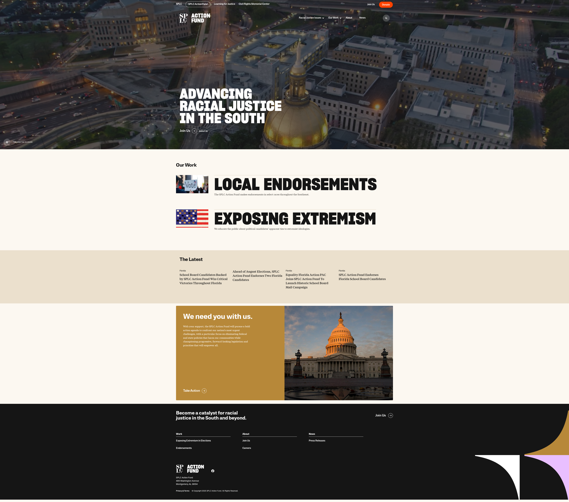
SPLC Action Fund (198, 4)
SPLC (179, 4)
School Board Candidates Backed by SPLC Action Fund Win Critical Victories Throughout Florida (204, 279)
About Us (203, 131)
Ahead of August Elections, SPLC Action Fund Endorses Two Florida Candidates (257, 275)
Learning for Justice (224, 4)
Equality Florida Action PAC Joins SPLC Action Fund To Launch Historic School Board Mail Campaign (307, 281)
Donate (386, 5)
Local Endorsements (295, 184)
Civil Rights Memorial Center (254, 4)
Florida (183, 271)
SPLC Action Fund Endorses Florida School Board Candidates (362, 277)
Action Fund (200, 18)
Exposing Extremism (295, 218)
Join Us (185, 130)
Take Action (191, 390)
